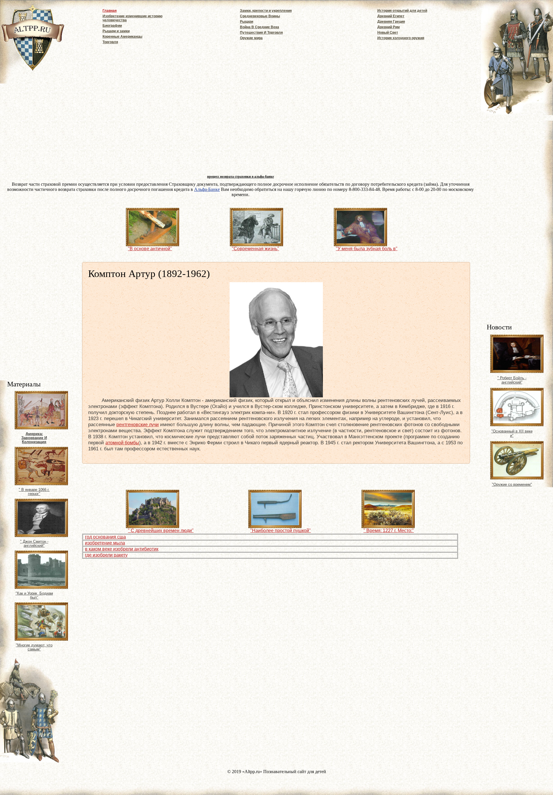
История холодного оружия (400, 38)
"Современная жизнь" (255, 248)
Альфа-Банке (207, 189)
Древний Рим (388, 27)
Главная (110, 11)
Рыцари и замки (116, 31)
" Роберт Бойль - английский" (512, 380)
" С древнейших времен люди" (161, 530)
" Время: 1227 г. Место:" (388, 530)
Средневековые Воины (260, 16)
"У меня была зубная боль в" (366, 248)
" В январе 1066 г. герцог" (34, 492)
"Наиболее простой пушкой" (280, 530)
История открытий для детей (402, 11)
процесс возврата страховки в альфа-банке (240, 176)
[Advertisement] (520, 231)
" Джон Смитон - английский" (34, 544)
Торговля (110, 42)
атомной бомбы (122, 442)
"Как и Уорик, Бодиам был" (34, 595)
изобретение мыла (105, 542)
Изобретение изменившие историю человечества (132, 18)
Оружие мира (251, 38)
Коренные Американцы (122, 37)
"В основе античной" (150, 248)
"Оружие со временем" (512, 484)
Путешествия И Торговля (261, 33)
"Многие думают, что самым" (34, 647)
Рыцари (246, 22)
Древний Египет (390, 16)
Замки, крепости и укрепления (266, 11)
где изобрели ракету (106, 555)
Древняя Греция (391, 22)
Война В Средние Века (259, 27)
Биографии (112, 26)
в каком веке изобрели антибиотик (121, 549)
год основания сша (105, 536)
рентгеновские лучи (137, 424)
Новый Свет (387, 33)
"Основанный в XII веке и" (512, 433)
